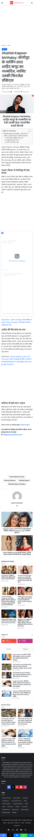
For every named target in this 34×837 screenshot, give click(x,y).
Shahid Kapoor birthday (17, 484)
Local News (24, 806)
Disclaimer (28, 822)
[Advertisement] (17, 24)
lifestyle (17, 806)
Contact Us (17, 825)
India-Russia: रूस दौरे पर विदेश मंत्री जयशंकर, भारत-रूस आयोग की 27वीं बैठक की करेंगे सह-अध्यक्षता (22, 657)
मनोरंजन (9, 45)
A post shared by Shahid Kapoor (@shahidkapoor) (17, 313)
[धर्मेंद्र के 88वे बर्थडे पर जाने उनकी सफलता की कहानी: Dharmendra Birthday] (8, 613)
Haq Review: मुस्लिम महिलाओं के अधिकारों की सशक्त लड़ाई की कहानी (8, 577)
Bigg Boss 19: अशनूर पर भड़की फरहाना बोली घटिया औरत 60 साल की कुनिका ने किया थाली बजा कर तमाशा (25, 623)
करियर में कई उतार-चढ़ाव (13, 142)
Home (4, 45)
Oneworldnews (10, 480)
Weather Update (6, 812)
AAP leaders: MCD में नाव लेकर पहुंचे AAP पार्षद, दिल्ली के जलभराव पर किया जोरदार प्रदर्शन (22, 666)
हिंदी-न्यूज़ (14, 812)
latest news (10, 806)
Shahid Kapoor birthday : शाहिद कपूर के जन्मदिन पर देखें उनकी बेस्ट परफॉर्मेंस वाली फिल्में (16, 135)
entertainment (5, 800)
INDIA (26, 803)
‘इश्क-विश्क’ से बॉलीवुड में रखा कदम (15, 138)
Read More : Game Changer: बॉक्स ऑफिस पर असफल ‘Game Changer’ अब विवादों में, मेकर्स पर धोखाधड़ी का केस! (16, 322)
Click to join (25, 425)
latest (3, 806)
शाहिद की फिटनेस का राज (13, 140)
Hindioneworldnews (18, 803)
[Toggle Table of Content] (29, 130)
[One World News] (17, 2)
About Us (17, 822)
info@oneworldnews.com (12, 435)
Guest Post (11, 822)
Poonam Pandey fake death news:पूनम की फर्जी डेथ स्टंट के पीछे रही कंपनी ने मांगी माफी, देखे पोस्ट (25, 579)
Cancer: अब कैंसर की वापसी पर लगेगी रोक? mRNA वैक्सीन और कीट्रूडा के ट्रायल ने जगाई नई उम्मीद (22, 693)
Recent (25, 649)
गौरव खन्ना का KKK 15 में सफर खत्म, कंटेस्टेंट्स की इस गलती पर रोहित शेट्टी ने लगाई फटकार (22, 674)
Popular (8, 649)
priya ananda (7, 91)
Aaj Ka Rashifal (16, 798)
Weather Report (25, 809)
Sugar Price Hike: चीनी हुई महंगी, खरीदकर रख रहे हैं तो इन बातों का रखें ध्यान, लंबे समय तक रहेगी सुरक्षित (22, 683)
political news (15, 809)
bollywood (25, 798)
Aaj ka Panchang (6, 798)
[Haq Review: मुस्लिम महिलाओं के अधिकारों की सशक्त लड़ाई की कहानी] (8, 570)
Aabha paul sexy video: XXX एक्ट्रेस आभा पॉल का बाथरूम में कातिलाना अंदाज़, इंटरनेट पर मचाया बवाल (25, 600)
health (25, 800)
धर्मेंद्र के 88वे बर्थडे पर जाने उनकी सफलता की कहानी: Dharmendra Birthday (8, 621)
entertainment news (17, 477)
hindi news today (6, 803)
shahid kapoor (25, 480)
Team (22, 822)
